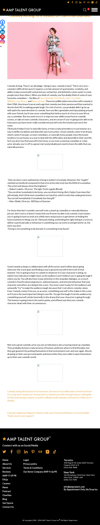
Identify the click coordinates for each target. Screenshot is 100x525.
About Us (7, 464)
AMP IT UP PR (9, 475)
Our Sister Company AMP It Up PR (40, 471)
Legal (26, 460)
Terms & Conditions (33, 467)
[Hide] (1, 46)
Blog (4, 499)
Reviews (6, 471)
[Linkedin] (2, 31)
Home (5, 460)
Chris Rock (59, 98)
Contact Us (8, 507)
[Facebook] (2, 22)
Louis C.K (69, 98)
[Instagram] (2, 41)
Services (6, 467)
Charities (6, 495)
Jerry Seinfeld (46, 98)
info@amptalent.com (74, 486)
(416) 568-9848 (70, 467)
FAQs (5, 479)
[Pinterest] (2, 36)
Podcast (6, 491)
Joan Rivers (21, 101)
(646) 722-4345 (70, 479)
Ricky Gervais (38, 101)
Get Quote (7, 503)
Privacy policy (30, 464)
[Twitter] (2, 27)
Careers (6, 483)
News (5, 487)
